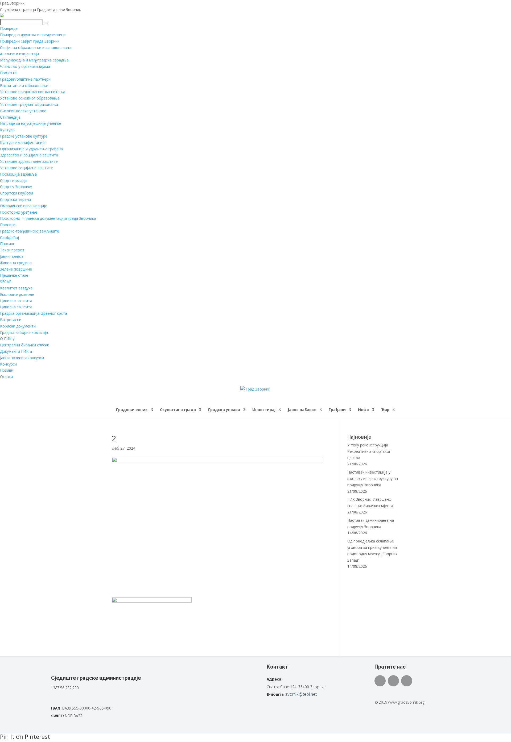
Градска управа (224, 410)
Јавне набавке (302, 410)
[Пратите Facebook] (380, 680)
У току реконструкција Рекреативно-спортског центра (369, 451)
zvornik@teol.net (301, 694)
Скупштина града (178, 410)
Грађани (337, 410)
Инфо (363, 410)
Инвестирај (263, 410)
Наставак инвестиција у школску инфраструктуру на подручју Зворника (372, 478)
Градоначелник (132, 410)
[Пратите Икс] (393, 680)
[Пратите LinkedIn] (406, 680)
